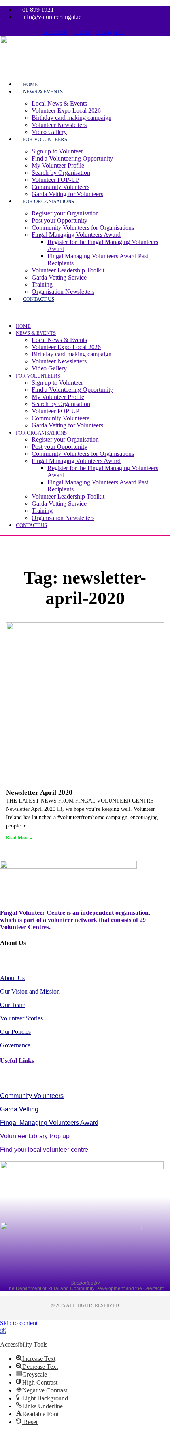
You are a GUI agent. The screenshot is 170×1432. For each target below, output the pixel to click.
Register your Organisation (65, 213)
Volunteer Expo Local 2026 (66, 110)
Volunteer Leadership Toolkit (68, 270)
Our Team (12, 1004)
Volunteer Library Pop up (35, 1136)
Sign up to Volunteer (57, 151)
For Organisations (48, 201)
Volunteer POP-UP (55, 179)
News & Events (43, 91)
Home (23, 326)
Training (42, 284)
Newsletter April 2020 (39, 792)
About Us (12, 978)
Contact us (38, 299)
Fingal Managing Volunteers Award (76, 234)
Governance (15, 1045)
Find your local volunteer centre (44, 1149)
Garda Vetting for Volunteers (67, 425)
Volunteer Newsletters (59, 124)
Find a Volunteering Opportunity (72, 158)
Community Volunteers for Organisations (83, 227)
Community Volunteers (60, 186)
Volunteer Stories (21, 1018)
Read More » (19, 838)
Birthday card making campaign (71, 117)
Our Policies (15, 1031)
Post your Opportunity (59, 220)
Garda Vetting (19, 1109)
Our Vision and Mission (30, 991)
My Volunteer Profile (58, 165)
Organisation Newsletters (63, 291)
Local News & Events (59, 103)
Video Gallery (49, 368)
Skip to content (19, 1323)
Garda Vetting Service (59, 277)
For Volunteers (45, 139)
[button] (80, 312)
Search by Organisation (61, 172)
